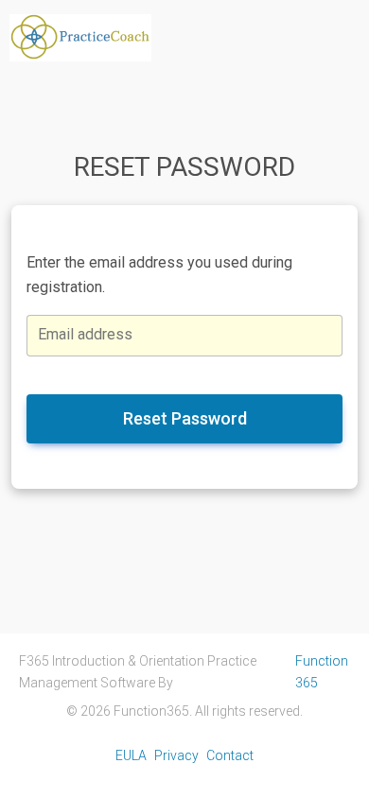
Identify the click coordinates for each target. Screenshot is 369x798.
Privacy (176, 755)
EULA (131, 755)
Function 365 (321, 671)
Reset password (185, 418)
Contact (230, 755)
